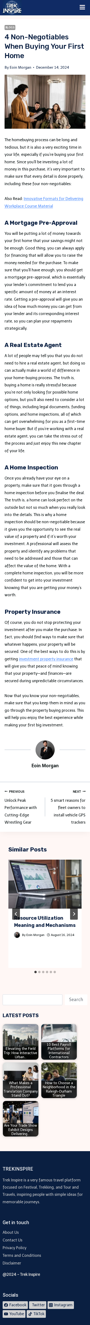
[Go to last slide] (16, 914)
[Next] (74, 914)
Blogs (10, 27)
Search (76, 999)
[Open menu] (82, 8)
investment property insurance (46, 659)
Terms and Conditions (22, 1255)
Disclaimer (12, 1263)
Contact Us (12, 1240)
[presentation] (45, 884)
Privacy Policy (14, 1248)
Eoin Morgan (35, 935)
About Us (11, 1232)
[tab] (35, 972)
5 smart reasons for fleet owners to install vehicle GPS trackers (67, 807)
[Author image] (17, 935)
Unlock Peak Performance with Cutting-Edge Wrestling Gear (21, 807)
